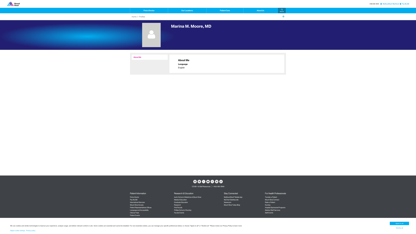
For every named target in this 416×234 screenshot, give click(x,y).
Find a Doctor (149, 10)
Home (134, 17)
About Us (260, 10)
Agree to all (399, 223)
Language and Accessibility (139, 210)
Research (177, 205)
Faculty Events (179, 213)
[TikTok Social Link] (221, 181)
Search (282, 11)
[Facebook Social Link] (199, 181)
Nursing (267, 205)
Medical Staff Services (272, 210)
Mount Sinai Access (136, 205)
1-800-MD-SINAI (374, 4)
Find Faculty (178, 208)
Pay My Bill (405, 4)
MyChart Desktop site (231, 200)
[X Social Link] (203, 181)
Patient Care (225, 10)
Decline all (399, 228)
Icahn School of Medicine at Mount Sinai (187, 197)
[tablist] (149, 56)
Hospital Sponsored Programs (275, 208)
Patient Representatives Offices (140, 208)
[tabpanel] (226, 64)
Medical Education (180, 200)
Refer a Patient (270, 202)
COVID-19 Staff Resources (201, 187)
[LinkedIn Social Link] (195, 181)
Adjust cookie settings (17, 230)
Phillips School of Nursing (182, 210)
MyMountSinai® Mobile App (233, 197)
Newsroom (227, 202)
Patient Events (135, 215)
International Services (137, 202)
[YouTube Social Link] (208, 181)
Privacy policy (30, 230)
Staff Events (269, 213)
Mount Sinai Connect (272, 200)
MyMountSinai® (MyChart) (391, 4)
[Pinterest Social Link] (216, 181)
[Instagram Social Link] (212, 181)
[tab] (150, 57)
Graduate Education (181, 202)
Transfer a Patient (271, 197)
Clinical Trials (134, 213)
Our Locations (187, 10)
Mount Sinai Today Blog (232, 205)
